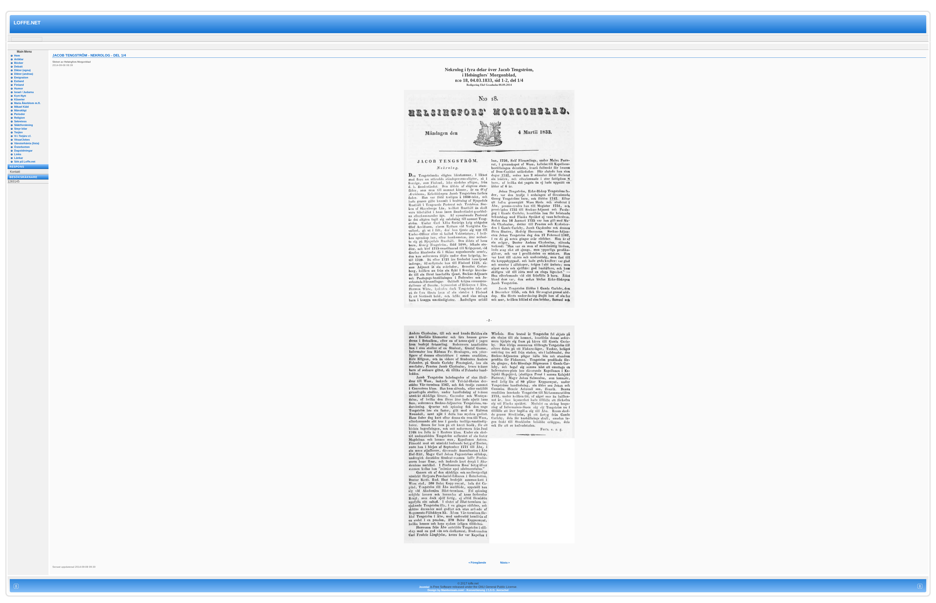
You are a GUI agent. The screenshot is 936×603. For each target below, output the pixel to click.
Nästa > (505, 562)
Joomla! (424, 586)
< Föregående (477, 562)
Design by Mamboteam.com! (446, 590)
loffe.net (27, 22)
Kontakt (15, 171)
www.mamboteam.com (468, 4)
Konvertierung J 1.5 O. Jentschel (487, 590)
